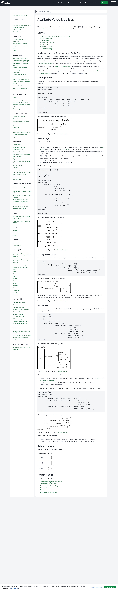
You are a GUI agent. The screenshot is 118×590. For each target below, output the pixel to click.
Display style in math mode (21, 79)
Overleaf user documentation (21, 23)
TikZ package (16, 109)
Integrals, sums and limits (20, 77)
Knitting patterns (18, 314)
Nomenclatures (17, 130)
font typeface (67, 150)
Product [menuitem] (51, 3)
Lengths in (17, 144)
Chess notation (17, 312)
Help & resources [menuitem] (91, 3)
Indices (15, 125)
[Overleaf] (6, 3)
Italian (15, 283)
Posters (15, 235)
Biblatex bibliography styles (21, 206)
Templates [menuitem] (71, 3)
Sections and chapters (19, 116)
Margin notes (17, 179)
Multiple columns (18, 165)
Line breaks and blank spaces (21, 154)
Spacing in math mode (19, 75)
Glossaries (16, 127)
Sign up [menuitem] (104, 3)
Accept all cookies (110, 587)
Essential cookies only (96, 587)
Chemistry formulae (18, 305)
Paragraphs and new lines (20, 43)
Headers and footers (19, 147)
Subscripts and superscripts (21, 61)
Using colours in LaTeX (19, 174)
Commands (16, 243)
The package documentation (51, 482)
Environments (17, 245)
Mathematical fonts (18, 86)
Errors (14, 50)
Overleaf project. (62, 134)
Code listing (16, 170)
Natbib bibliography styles (20, 202)
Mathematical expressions (20, 58)
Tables (42, 490)
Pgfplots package (18, 319)
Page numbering (18, 149)
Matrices (15, 65)
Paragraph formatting (19, 152)
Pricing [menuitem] (80, 3)
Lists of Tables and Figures (20, 102)
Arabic (15, 271)
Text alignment (17, 156)
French (15, 276)
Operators (16, 72)
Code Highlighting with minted (22, 172)
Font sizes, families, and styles (50, 486)
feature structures (49, 29)
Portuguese (16, 290)
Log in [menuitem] (113, 3)
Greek (14, 281)
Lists (14, 48)
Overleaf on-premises (19, 32)
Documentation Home (19, 13)
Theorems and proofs (19, 302)
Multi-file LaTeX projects (20, 134)
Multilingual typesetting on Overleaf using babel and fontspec (21, 260)
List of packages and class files (22, 335)
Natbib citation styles (19, 204)
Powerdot (15, 233)
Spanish (15, 295)
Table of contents (18, 119)
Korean (15, 288)
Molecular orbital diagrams (21, 309)
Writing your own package (20, 337)
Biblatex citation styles (19, 209)
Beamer (15, 230)
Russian (15, 292)
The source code (48, 484)
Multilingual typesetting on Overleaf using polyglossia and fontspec (22, 254)
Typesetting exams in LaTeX (21, 321)
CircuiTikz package (18, 316)
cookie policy (14, 588)
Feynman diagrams (18, 307)
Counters (15, 167)
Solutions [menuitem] (61, 3)
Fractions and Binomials (20, 68)
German (15, 278)
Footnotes (15, 177)
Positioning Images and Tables (22, 100)
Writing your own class (19, 340)
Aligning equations (18, 70)
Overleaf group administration (22, 25)
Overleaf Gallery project (45, 63)
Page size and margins (19, 159)
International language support (22, 265)
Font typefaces (45, 488)
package (62, 67)
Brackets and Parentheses (48, 492)
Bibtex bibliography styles (20, 199)
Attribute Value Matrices (20, 323)
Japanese (15, 285)
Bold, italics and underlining (21, 46)
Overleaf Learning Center (20, 15)
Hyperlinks (16, 137)
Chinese (15, 274)
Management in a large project (22, 132)
